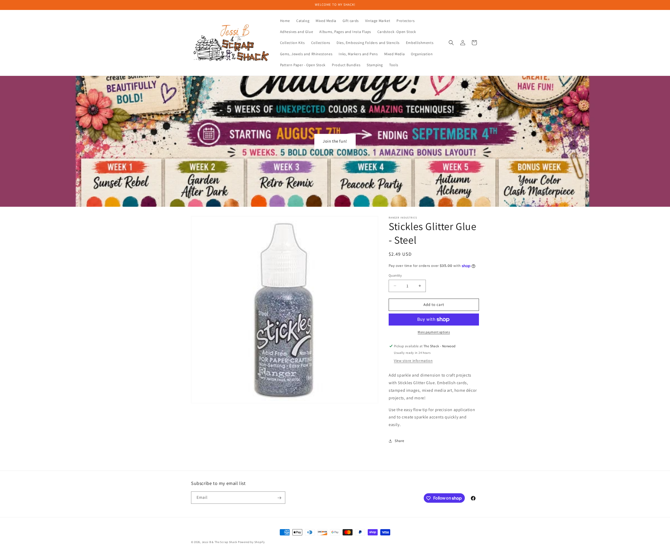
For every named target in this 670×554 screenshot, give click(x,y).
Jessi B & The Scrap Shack (220, 542)
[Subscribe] (279, 498)
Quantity (395, 275)
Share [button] (399, 441)
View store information (413, 361)
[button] (451, 42)
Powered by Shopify (251, 542)
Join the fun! (335, 141)
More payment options (434, 332)
